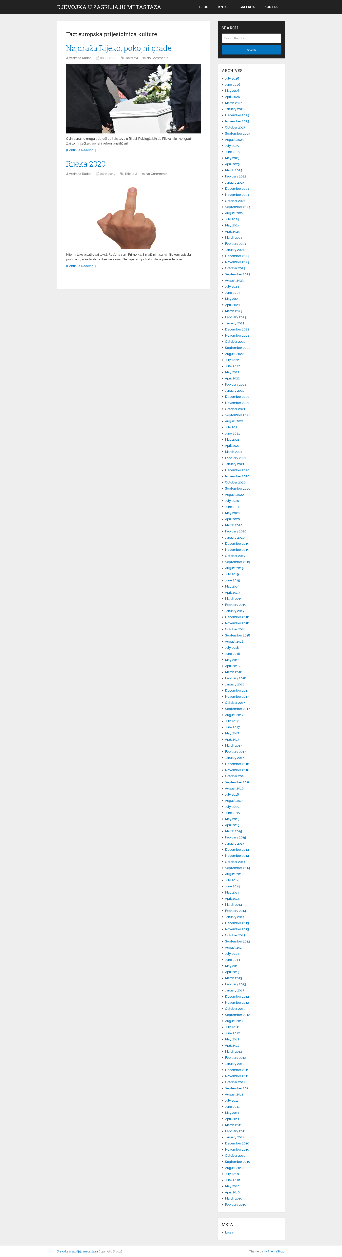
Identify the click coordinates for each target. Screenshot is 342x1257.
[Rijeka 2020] (133, 214)
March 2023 (233, 311)
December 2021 (237, 397)
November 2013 (237, 929)
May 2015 (232, 819)
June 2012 (232, 1033)
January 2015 (234, 843)
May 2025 (232, 158)
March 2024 (233, 237)
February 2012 (235, 1058)
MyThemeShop (274, 1251)
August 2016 (234, 788)
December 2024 (237, 189)
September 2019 (237, 562)
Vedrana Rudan (80, 58)
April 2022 (232, 378)
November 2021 (237, 403)
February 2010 (235, 1204)
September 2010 (237, 1162)
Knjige (224, 7)
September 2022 (237, 348)
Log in (229, 1232)
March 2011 (233, 1125)
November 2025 (237, 121)
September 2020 (237, 488)
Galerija (247, 7)
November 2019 (237, 550)
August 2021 (234, 421)
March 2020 (233, 525)
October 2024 (235, 201)
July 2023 (232, 286)
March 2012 (233, 1051)
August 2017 (234, 715)
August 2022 (234, 354)
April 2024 (232, 231)
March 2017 (233, 745)
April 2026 (232, 97)
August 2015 (234, 801)
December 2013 (237, 923)
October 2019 (235, 556)
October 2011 (235, 1082)
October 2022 (235, 342)
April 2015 (232, 825)
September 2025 (237, 133)
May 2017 (232, 733)
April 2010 (232, 1192)
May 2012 (232, 1039)
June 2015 (232, 813)
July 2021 (232, 427)
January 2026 (235, 109)
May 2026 (232, 91)
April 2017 (232, 739)
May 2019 (232, 586)
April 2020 (232, 519)
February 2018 (235, 678)
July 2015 (232, 807)
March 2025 (233, 170)
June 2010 (232, 1180)
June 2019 (232, 580)
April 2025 (232, 164)
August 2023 (234, 280)
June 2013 (232, 960)
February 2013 (235, 984)
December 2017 (237, 690)
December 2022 (237, 329)
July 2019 (232, 574)
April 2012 (232, 1045)
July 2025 (232, 146)
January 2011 (234, 1137)
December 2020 (237, 470)
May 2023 (232, 299)
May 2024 (232, 225)
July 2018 (232, 648)
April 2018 (232, 666)
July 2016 (232, 794)
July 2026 (232, 78)
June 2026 (232, 84)
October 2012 (235, 1009)
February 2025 (235, 176)
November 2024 (237, 195)
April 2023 (232, 305)
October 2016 (235, 776)
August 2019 (234, 568)
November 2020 (237, 476)
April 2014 (232, 898)
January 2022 (234, 390)
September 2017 (237, 709)
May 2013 (232, 966)
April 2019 (232, 592)
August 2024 (234, 213)
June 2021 (232, 433)
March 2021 (233, 452)
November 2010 (237, 1149)
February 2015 (235, 837)
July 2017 (232, 721)
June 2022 (232, 366)
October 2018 (235, 629)
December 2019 (237, 543)
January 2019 (234, 611)
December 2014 (237, 849)
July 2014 (232, 880)
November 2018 (237, 623)
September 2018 (237, 635)
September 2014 (237, 868)
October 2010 (235, 1155)
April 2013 (232, 972)
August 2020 (234, 495)
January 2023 (234, 323)
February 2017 (235, 752)
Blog (203, 7)
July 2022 (232, 360)
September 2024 (237, 207)
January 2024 (235, 250)
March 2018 (233, 672)
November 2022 (237, 335)
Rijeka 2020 (85, 164)
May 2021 (232, 439)
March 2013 (233, 978)
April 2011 (232, 1119)
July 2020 (232, 501)
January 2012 (234, 1064)
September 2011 (237, 1088)
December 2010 (237, 1143)
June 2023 (232, 293)
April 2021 (232, 446)
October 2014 (235, 862)
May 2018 (232, 660)
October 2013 (235, 935)
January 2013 (234, 990)
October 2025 (235, 127)
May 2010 (232, 1186)
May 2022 (232, 372)
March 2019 (233, 599)
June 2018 (232, 654)
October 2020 (235, 482)
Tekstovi (131, 58)
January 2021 (234, 464)
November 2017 (237, 696)
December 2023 (237, 256)
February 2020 (235, 531)
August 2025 (234, 140)
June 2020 (232, 507)
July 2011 (231, 1100)
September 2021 (237, 415)
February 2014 (235, 911)
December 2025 (237, 115)
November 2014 (237, 856)
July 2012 (232, 1027)
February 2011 (235, 1131)
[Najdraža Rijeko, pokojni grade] (133, 98)
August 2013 (234, 947)
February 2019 (235, 605)
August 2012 (234, 1021)
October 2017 (235, 703)
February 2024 (235, 244)
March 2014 (233, 905)
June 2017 (232, 727)
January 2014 (234, 917)
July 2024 (232, 219)
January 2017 (234, 758)
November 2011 (237, 1076)
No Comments (157, 58)
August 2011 (234, 1094)
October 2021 (235, 409)
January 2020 (235, 537)
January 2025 (234, 182)
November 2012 (237, 1002)
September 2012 (237, 1015)
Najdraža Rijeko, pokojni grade (119, 48)
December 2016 (237, 764)
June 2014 (232, 886)
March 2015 (233, 831)
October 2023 (235, 268)
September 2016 (237, 782)
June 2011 (232, 1107)
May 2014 (232, 892)
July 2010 (232, 1174)
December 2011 (237, 1070)
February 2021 (235, 458)
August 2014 (234, 874)
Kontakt (272, 7)
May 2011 (232, 1113)
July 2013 (232, 954)
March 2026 (233, 103)
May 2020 (232, 513)
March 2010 (233, 1198)
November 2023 (237, 262)
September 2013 (237, 941)
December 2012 (237, 996)
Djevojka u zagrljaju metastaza (109, 7)
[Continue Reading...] (81, 150)
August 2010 (234, 1168)
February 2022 (235, 384)
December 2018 (237, 617)
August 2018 (234, 641)
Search (251, 50)
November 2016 (237, 770)
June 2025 (232, 152)
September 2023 (237, 274)
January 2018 (234, 684)
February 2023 (235, 317)
